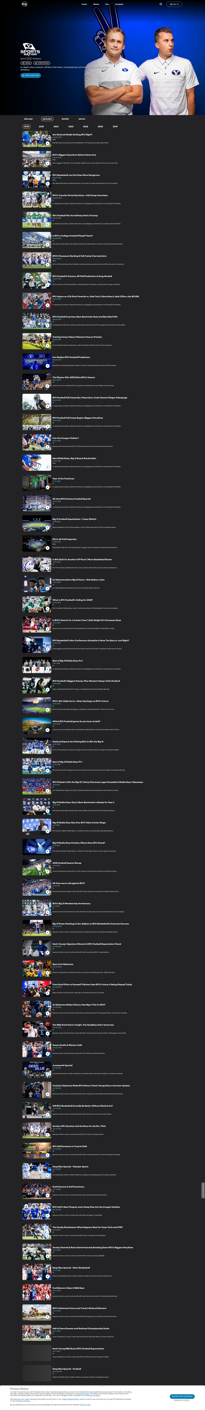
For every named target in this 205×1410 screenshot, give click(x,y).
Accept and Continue (182, 1396)
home (84, 4)
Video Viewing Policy (70, 1399)
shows (96, 4)
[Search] (161, 4)
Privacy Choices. (93, 1395)
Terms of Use (85, 1405)
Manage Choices (182, 1400)
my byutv (119, 4)
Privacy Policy (83, 1394)
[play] (48, 143)
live (107, 4)
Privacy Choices (23, 1401)
